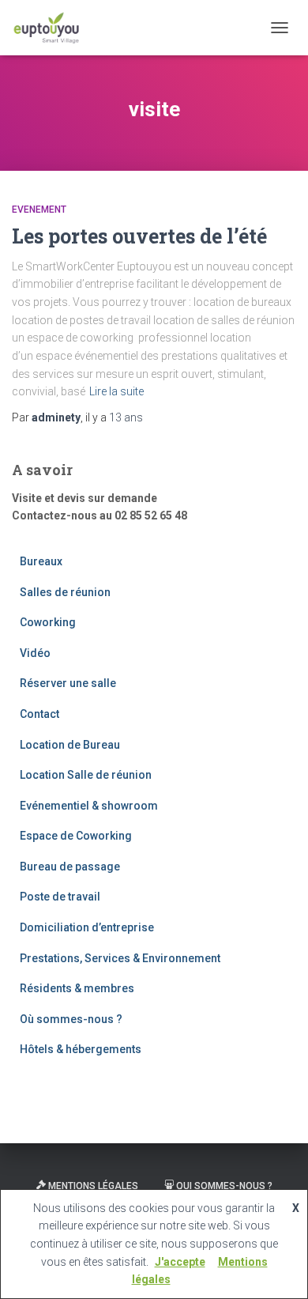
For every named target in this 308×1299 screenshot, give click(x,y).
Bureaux (41, 561)
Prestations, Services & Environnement (120, 958)
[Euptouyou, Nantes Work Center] (52, 27)
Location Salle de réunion (86, 774)
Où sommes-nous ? (71, 1019)
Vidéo (35, 653)
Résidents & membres (77, 988)
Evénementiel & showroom (89, 805)
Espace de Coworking (76, 835)
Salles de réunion (65, 592)
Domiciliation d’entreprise (87, 927)
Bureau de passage (70, 866)
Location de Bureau (70, 744)
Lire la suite (116, 391)
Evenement (39, 209)
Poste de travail (60, 896)
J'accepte (180, 1262)
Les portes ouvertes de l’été (139, 236)
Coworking (48, 622)
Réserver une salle (68, 683)
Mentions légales (93, 1185)
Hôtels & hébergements (80, 1049)
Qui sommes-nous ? (224, 1185)
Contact (39, 714)
